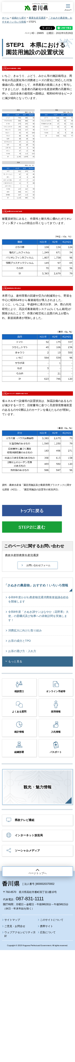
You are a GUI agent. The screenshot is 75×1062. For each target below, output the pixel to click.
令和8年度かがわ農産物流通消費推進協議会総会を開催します (38, 599)
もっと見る (15, 661)
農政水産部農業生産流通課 (22, 555)
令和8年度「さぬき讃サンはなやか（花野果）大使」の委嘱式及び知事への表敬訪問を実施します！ (38, 616)
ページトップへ (37, 873)
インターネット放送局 (29, 835)
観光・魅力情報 (38, 787)
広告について (48, 932)
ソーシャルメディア (27, 850)
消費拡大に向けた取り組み (25, 630)
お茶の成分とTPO (19, 640)
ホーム (5, 17)
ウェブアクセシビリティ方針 (20, 934)
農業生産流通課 (37, 17)
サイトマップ (12, 919)
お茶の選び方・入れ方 (22, 651)
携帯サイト (46, 926)
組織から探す (19, 17)
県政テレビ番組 (24, 820)
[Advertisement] (37, 995)
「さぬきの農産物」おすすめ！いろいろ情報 (36, 585)
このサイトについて (51, 919)
